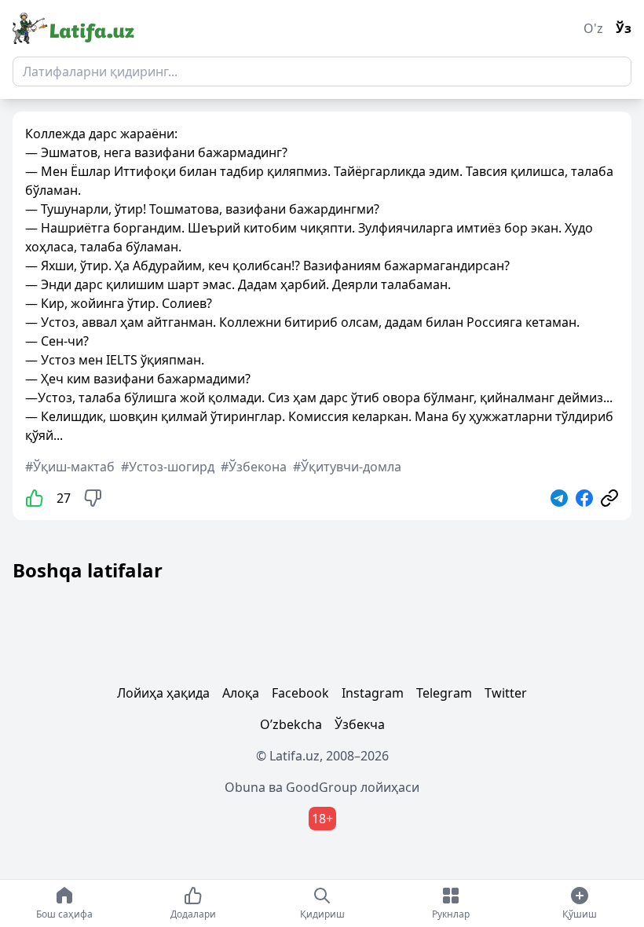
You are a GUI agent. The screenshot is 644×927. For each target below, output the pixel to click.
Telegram (444, 693)
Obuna (245, 787)
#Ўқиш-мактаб (70, 466)
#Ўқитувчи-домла (347, 466)
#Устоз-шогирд (167, 466)
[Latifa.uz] (73, 28)
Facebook (300, 693)
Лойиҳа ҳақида (163, 693)
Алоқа (240, 693)
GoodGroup (321, 787)
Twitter (506, 693)
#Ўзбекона (254, 466)
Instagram (373, 693)
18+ (322, 818)
